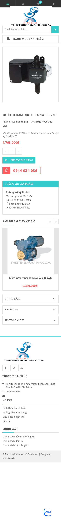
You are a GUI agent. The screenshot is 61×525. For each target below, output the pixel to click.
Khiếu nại (11, 309)
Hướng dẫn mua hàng (14, 412)
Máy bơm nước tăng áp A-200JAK (30, 278)
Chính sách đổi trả (12, 440)
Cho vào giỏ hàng (22, 160)
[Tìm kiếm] (55, 29)
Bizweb (11, 458)
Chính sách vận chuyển (15, 445)
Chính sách (12, 298)
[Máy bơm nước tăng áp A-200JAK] (30, 250)
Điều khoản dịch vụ (13, 416)
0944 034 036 (25, 170)
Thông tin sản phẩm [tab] (19, 183)
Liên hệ (6, 421)
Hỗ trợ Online (14, 320)
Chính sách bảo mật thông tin (18, 436)
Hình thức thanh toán (14, 408)
